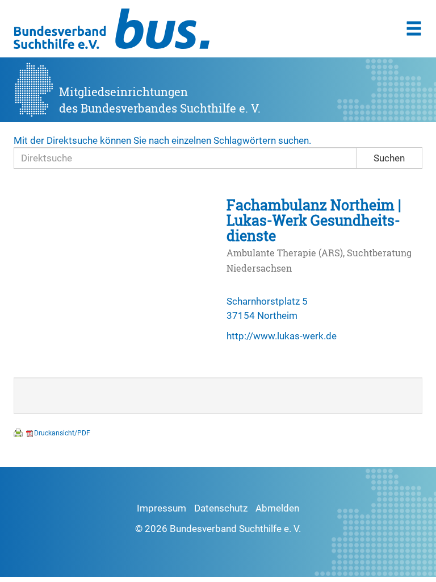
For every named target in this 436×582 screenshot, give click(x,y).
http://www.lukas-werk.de (282, 336)
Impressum (161, 508)
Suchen (389, 158)
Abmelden (277, 508)
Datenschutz (221, 508)
